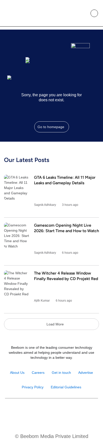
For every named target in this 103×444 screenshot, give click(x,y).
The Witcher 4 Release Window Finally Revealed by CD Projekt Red (66, 276)
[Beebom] (20, 13)
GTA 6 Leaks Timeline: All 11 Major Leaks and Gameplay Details (65, 180)
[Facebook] (24, 411)
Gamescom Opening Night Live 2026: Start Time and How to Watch (66, 228)
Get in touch (61, 373)
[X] (78, 411)
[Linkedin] (56, 411)
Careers (38, 373)
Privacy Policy (33, 387)
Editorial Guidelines (66, 387)
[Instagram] (35, 411)
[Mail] (67, 411)
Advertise (85, 373)
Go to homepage (51, 127)
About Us (17, 373)
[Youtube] (46, 411)
